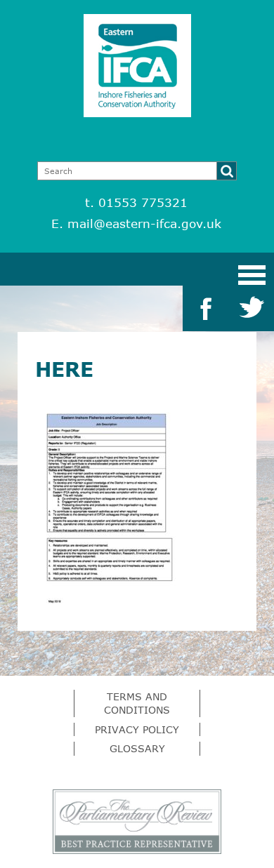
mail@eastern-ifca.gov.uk (144, 223)
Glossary (137, 748)
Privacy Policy (137, 729)
